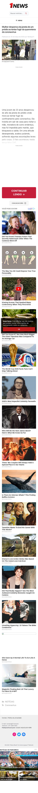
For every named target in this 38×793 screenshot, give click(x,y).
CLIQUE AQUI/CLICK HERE (24, 727)
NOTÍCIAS (9, 701)
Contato (4, 718)
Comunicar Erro (17, 203)
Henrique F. (30, 37)
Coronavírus (10, 705)
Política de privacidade (15, 718)
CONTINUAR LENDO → (19, 192)
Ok (19, 329)
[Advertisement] (19, 87)
